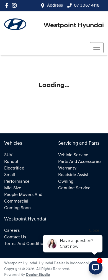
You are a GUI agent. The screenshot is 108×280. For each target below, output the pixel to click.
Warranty (67, 168)
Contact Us (15, 237)
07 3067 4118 (86, 5)
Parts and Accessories (79, 162)
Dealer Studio (38, 275)
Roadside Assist (73, 175)
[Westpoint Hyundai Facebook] (8, 5)
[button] (97, 47)
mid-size (12, 188)
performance (17, 181)
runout (11, 162)
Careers (12, 230)
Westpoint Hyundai (74, 25)
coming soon (17, 208)
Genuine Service (74, 188)
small (9, 175)
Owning (65, 181)
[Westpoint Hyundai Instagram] (15, 5)
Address (55, 5)
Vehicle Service (73, 155)
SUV (8, 155)
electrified (14, 168)
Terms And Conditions (26, 244)
